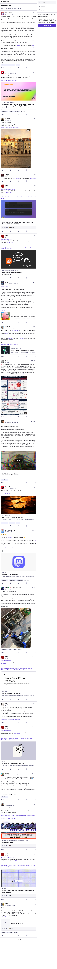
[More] (35, 68)
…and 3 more (22, 523)
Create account (47, 25)
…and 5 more (19, 649)
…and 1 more (22, 64)
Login (47, 28)
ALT (29, 166)
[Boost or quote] (10, 68)
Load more (19, 939)
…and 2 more (22, 111)
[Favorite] (18, 68)
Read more (3, 310)
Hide (28, 130)
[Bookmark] (27, 68)
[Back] (1, 1)
